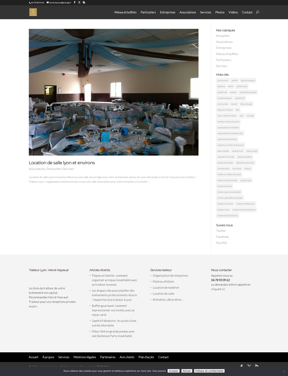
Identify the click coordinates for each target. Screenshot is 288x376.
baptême (221, 86)
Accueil (33, 357)
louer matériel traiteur (227, 115)
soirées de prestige (225, 162)
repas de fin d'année (226, 157)
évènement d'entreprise (228, 215)
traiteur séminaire (225, 203)
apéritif (235, 80)
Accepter (173, 370)
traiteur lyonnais (225, 186)
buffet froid (222, 92)
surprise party (223, 168)
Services (205, 12)
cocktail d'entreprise (248, 92)
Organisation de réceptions (170, 275)
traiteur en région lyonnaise (229, 174)
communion (223, 104)
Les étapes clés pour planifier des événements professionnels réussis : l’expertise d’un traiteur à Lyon (114, 295)
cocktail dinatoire (225, 98)
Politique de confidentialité (209, 370)
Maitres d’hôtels (163, 281)
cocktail (233, 92)
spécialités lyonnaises (245, 162)
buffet (230, 86)
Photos (219, 12)
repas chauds (251, 151)
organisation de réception (228, 127)
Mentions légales (85, 357)
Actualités (223, 36)
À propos (48, 357)
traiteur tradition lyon (245, 203)
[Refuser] (284, 371)
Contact (247, 12)
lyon (242, 115)
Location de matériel (166, 287)
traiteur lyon (245, 180)
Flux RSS (221, 243)
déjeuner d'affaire (225, 110)
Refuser (187, 370)
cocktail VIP (240, 98)
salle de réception (244, 157)
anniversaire (223, 80)
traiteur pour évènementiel (229, 192)
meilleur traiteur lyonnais (228, 121)
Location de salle (163, 293)
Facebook (222, 236)
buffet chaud (241, 86)
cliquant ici (218, 289)
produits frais (237, 151)
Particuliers (148, 12)
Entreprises (167, 12)
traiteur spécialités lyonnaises (230, 198)
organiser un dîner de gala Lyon (231, 145)
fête (237, 110)
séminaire (236, 168)
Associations (188, 12)
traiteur (247, 168)
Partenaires (108, 357)
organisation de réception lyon (230, 133)
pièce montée (223, 151)
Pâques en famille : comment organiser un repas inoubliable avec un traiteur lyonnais (114, 280)
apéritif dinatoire (248, 80)
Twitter (221, 230)
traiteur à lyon (224, 209)
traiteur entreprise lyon (227, 180)
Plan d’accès (146, 357)
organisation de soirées (227, 139)
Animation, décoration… (168, 299)
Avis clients (127, 357)
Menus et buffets (125, 12)
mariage (250, 115)
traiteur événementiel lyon (244, 209)
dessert (234, 104)
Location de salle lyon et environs (62, 162)
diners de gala (246, 104)
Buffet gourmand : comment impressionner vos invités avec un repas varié (113, 310)
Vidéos (233, 12)
